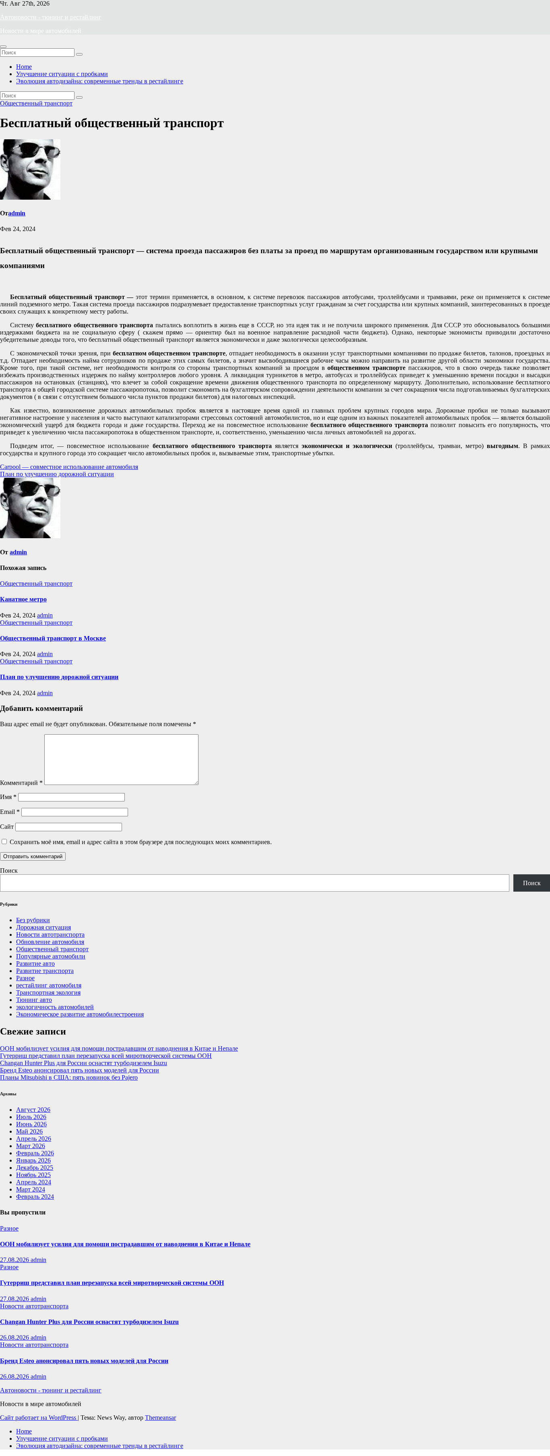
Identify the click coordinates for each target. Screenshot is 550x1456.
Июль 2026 (31, 1116)
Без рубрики (33, 920)
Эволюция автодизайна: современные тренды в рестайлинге (99, 81)
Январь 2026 (33, 1160)
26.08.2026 (15, 1337)
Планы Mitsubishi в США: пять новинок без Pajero (69, 1077)
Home (24, 66)
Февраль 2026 (35, 1153)
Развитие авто (35, 963)
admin (16, 213)
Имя (8, 796)
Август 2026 (33, 1109)
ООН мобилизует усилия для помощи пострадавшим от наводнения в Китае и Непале (119, 1048)
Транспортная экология (48, 992)
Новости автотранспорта (50, 934)
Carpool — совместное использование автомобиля (69, 466)
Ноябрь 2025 (33, 1174)
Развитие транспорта (45, 970)
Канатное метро (23, 599)
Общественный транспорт (36, 103)
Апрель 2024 (33, 1182)
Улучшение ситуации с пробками (62, 73)
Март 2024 (30, 1189)
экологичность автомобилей (55, 1007)
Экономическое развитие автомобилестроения (80, 1014)
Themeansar (160, 1417)
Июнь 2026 (31, 1124)
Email (10, 811)
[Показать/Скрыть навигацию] (3, 46)
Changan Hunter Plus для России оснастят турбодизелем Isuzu (83, 1062)
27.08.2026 (15, 1259)
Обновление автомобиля (50, 941)
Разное (25, 978)
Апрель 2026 (33, 1138)
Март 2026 (30, 1145)
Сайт (7, 826)
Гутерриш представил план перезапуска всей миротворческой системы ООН (106, 1055)
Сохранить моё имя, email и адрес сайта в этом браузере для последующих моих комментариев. (141, 841)
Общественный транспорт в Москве (53, 638)
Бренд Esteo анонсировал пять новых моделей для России (79, 1070)
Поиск (9, 870)
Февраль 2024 (35, 1196)
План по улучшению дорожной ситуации (57, 474)
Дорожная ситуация (43, 927)
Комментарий (21, 782)
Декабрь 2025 (34, 1167)
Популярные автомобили (50, 956)
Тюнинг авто (34, 999)
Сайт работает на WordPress (39, 1417)
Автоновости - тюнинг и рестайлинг (50, 17)
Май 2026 (29, 1131)
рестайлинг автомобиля (48, 985)
